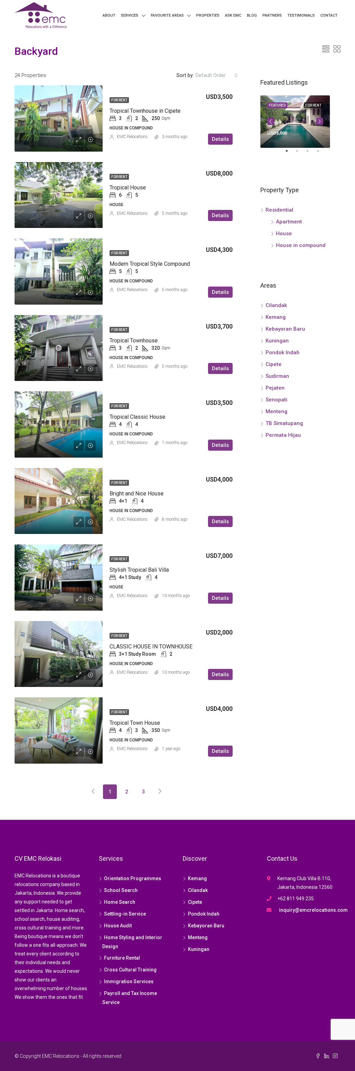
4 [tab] (321, 153)
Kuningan (277, 341)
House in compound (301, 245)
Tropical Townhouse (134, 340)
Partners (272, 15)
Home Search (119, 902)
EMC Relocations (132, 136)
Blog (252, 15)
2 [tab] (300, 153)
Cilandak (276, 305)
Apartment (289, 222)
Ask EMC (233, 15)
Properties (207, 15)
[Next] (160, 791)
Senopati (276, 400)
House (284, 233)
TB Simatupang (284, 423)
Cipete (274, 364)
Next (319, 121)
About (109, 15)
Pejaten (275, 388)
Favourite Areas (167, 15)
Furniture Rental (122, 958)
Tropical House (128, 187)
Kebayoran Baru (285, 329)
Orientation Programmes (132, 878)
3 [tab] (311, 153)
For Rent (119, 100)
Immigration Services (129, 981)
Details (220, 139)
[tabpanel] (295, 121)
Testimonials (301, 15)
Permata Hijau (283, 435)
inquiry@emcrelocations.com (313, 910)
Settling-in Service (125, 914)
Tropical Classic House (137, 417)
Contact (329, 15)
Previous (270, 121)
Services (129, 15)
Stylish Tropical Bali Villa (139, 570)
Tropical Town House (135, 723)
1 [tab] (290, 153)
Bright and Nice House (137, 493)
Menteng (276, 411)
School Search (121, 890)
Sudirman (277, 376)
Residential (279, 210)
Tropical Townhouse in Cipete (145, 111)
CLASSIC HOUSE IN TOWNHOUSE (151, 646)
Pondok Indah (283, 352)
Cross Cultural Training (130, 969)
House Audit (118, 925)
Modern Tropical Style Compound (150, 264)
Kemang (276, 317)
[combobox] (216, 75)
